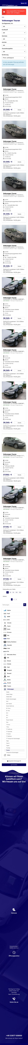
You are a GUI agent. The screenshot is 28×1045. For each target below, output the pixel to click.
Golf (7, 701)
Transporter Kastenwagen (12, 752)
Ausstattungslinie (7, 48)
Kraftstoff (5, 29)
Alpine (9, 610)
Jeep (8, 648)
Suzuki (9, 683)
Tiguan (7, 745)
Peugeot (9, 670)
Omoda (9, 664)
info (3, 17)
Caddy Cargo (9, 694)
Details (19, 109)
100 (17, 592)
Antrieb (4, 42)
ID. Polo (8, 710)
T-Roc (7, 727)
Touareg (8, 747)
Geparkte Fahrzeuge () (15, 761)
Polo (7, 722)
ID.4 (7, 715)
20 (10, 592)
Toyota (9, 686)
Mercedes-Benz (11, 654)
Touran (8, 750)
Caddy (7, 692)
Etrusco (9, 632)
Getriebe (4, 36)
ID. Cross (8, 708)
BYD (8, 619)
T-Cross (8, 724)
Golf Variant (9, 703)
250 (20, 592)
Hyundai (9, 645)
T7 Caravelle (9, 731)
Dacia (8, 629)
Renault (9, 673)
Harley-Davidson (11, 641)
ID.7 (7, 717)
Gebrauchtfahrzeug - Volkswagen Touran (14, 93)
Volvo (8, 755)
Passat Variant (9, 720)
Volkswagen (10, 689)
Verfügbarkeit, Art (7, 23)
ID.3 (7, 713)
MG (8, 657)
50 (13, 592)
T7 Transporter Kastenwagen (13, 738)
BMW (8, 616)
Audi (8, 613)
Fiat (8, 635)
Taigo (7, 740)
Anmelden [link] (14, 764)
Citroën (9, 623)
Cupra (8, 626)
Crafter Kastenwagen (11, 699)
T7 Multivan (9, 736)
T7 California (9, 729)
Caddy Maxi (9, 696)
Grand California (10, 706)
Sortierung (5, 54)
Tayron (7, 743)
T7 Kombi (8, 733)
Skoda (8, 679)
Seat (8, 676)
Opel (8, 667)
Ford (8, 638)
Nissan (9, 660)
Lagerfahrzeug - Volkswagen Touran (14, 302)
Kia (8, 651)
